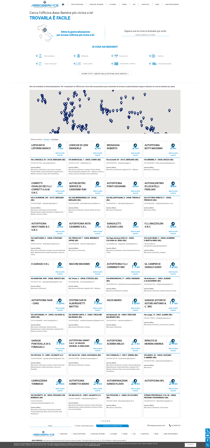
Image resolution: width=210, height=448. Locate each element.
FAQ (134, 4)
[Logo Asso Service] (43, 433)
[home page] (63, 4)
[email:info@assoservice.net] (207, 435)
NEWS (157, 4)
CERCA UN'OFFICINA (77, 4)
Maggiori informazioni (94, 445)
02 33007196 (175, 425)
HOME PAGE (63, 434)
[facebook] (207, 440)
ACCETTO (190, 444)
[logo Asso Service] (44, 4)
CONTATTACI (145, 4)
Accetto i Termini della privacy (85, 426)
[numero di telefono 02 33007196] (207, 430)
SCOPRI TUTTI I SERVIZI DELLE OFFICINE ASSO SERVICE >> (105, 74)
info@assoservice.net (157, 425)
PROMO (124, 4)
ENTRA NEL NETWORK (96, 4)
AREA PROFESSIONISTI (172, 4)
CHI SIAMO (112, 4)
